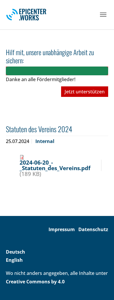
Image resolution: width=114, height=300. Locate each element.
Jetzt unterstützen (85, 91)
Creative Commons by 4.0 (35, 281)
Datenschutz (93, 229)
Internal (44, 141)
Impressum (62, 229)
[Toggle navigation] (103, 15)
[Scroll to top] (101, 287)
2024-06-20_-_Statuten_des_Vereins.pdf (55, 165)
